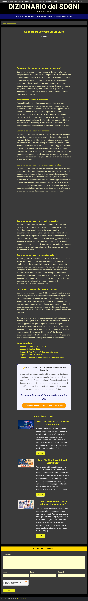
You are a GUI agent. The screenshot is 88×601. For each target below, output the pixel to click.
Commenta (44, 36)
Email (33, 572)
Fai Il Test (40, 453)
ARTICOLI (19, 16)
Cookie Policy (13, 1)
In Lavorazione (11, 23)
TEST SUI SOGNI (29, 16)
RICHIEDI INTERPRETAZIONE (63, 16)
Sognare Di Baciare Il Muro (31, 349)
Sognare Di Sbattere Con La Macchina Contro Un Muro (42, 358)
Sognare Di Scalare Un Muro (31, 355)
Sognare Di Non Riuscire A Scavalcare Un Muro (39, 352)
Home (4, 23)
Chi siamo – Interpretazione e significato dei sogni (43, 1)
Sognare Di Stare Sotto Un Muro (33, 346)
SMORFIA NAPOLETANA (44, 16)
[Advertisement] (44, 52)
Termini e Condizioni (23, 1)
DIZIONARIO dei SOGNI (44, 7)
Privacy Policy (5, 1)
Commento (7, 554)
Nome (6, 572)
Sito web (61, 572)
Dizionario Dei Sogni (22, 598)
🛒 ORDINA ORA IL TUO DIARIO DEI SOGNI (44, 405)
